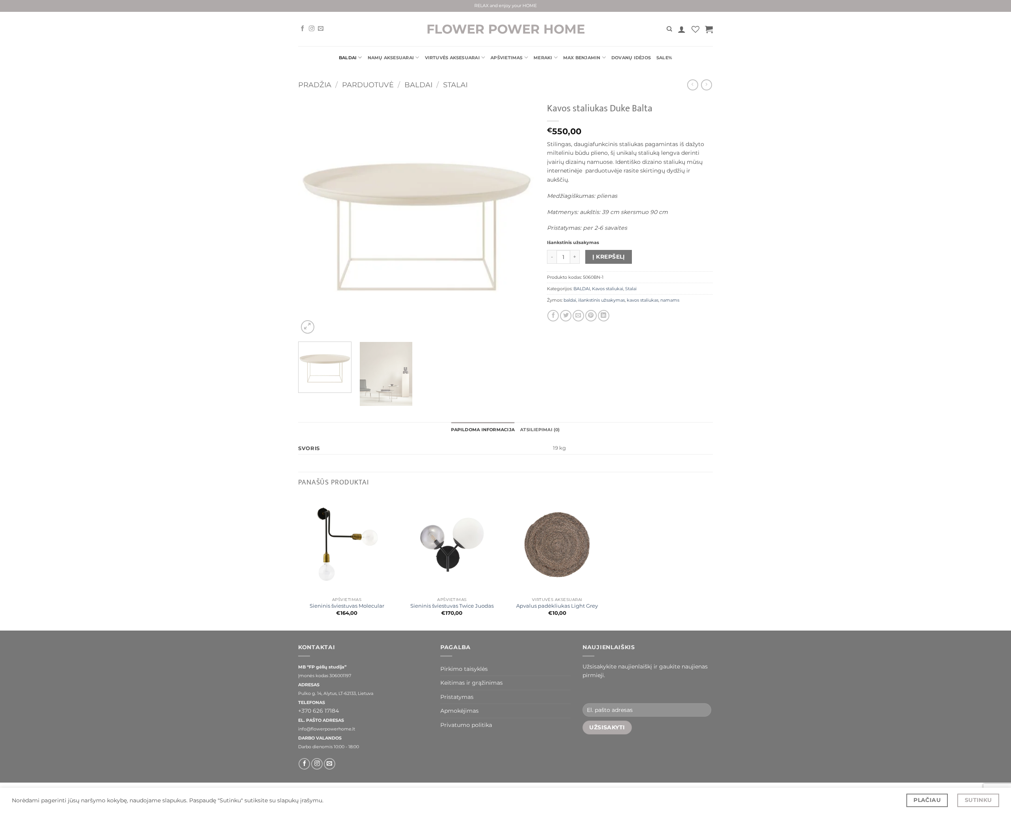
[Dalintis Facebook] (553, 315)
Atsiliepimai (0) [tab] (540, 429)
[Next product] (692, 84)
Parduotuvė (368, 84)
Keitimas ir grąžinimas (471, 682)
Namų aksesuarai (391, 57)
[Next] (520, 217)
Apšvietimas (506, 57)
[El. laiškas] (320, 29)
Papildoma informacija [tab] (483, 429)
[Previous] (313, 217)
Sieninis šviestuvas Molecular (347, 606)
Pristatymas (457, 696)
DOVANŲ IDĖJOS (631, 57)
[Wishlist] (695, 29)
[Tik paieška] (669, 29)
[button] (682, 29)
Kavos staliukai (607, 288)
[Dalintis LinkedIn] (603, 315)
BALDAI (348, 57)
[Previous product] (706, 84)
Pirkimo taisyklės (464, 668)
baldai (570, 300)
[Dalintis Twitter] (565, 315)
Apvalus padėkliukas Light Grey (557, 606)
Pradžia (314, 84)
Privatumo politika (466, 725)
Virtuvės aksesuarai (452, 57)
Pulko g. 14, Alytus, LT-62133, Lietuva (335, 693)
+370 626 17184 (318, 710)
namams (669, 300)
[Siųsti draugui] (578, 315)
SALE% (664, 57)
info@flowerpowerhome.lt (326, 729)
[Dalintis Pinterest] (591, 315)
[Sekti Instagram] (311, 29)
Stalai (455, 84)
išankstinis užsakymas (601, 300)
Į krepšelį (608, 256)
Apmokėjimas (459, 710)
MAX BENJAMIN (582, 57)
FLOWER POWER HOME (506, 29)
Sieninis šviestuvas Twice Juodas (452, 606)
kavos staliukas (642, 300)
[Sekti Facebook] (302, 29)
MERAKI (543, 57)
